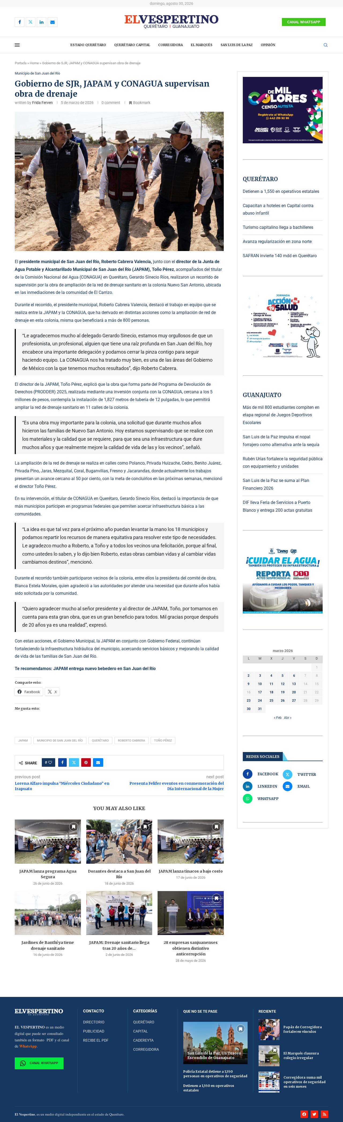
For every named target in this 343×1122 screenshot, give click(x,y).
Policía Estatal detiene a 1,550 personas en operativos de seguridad (215, 1073)
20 (294, 692)
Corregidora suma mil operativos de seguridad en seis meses (305, 1082)
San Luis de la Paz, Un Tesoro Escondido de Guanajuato (214, 1055)
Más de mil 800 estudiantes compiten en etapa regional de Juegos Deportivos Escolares (281, 415)
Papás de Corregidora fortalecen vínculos (303, 1029)
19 (283, 692)
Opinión (268, 45)
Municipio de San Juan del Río (60, 740)
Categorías (145, 1011)
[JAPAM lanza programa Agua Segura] (48, 841)
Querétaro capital (132, 45)
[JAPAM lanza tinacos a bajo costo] (191, 841)
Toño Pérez (163, 740)
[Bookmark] (73, 826)
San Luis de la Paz (237, 45)
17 (260, 692)
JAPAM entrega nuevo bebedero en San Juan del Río (104, 668)
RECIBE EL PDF (96, 1040)
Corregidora (170, 45)
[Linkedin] (41, 22)
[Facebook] (19, 22)
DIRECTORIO (94, 1022)
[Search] (325, 45)
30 (249, 709)
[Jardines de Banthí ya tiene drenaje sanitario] (48, 913)
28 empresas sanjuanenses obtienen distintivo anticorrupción (191, 948)
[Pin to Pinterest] (86, 762)
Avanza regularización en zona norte (277, 241)
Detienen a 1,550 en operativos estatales (281, 191)
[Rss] (324, 1114)
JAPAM (23, 740)
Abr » (288, 718)
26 (283, 700)
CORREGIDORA (146, 1049)
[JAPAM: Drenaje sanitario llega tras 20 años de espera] (119, 913)
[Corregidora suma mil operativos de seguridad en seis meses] (269, 1082)
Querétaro (100, 740)
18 (271, 692)
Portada (21, 63)
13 (294, 684)
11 (271, 684)
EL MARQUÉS (201, 45)
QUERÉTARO (143, 1022)
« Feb (278, 718)
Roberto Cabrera (131, 740)
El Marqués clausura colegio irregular (301, 1055)
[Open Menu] (17, 45)
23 (249, 700)
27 (294, 700)
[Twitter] (30, 22)
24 (260, 700)
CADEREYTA (143, 1040)
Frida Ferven (42, 102)
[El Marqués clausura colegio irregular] (269, 1055)
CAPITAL (140, 1031)
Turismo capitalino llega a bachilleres (278, 227)
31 (260, 709)
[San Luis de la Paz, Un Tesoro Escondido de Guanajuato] (215, 1043)
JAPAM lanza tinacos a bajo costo (191, 871)
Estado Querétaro (88, 45)
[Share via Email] (98, 762)
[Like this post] (50, 762)
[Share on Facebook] (62, 762)
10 (260, 684)
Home (34, 63)
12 (283, 684)
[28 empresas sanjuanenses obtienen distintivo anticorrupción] (191, 913)
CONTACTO (93, 1011)
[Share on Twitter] (74, 762)
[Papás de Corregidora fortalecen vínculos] (269, 1029)
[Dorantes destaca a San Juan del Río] (119, 841)
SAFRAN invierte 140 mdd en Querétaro (280, 255)
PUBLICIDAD (93, 1031)
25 (271, 700)
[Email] (52, 22)
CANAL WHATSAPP (303, 22)
